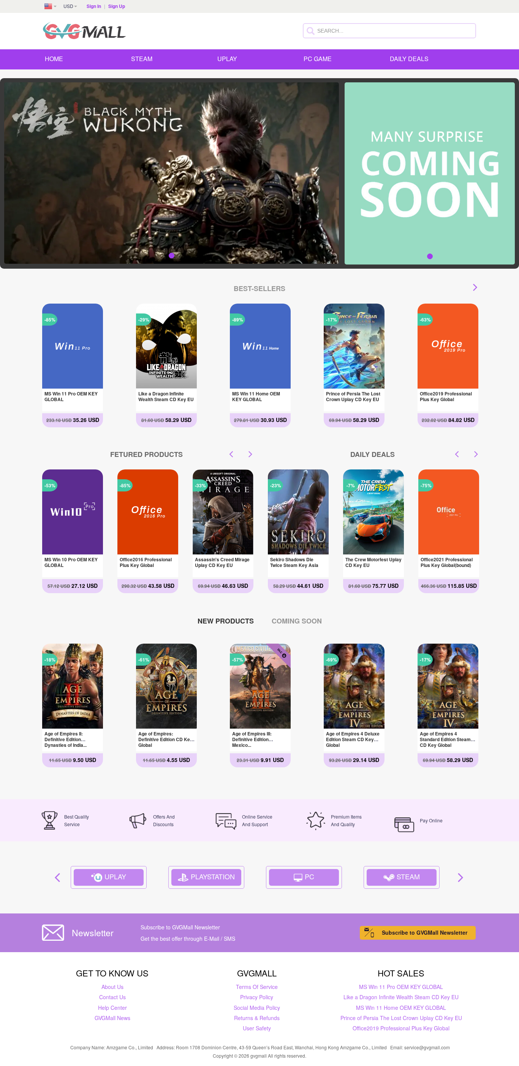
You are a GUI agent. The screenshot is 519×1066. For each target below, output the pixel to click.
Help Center (112, 1007)
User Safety (257, 1028)
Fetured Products (146, 454)
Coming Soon (297, 621)
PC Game (318, 58)
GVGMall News (112, 1018)
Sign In (94, 6)
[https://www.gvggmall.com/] (84, 29)
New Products (226, 621)
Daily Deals (409, 58)
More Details (72, 382)
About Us (112, 986)
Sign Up (116, 6)
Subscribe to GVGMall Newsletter (424, 932)
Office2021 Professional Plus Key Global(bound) (371, 562)
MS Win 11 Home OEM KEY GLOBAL (256, 396)
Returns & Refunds (257, 1018)
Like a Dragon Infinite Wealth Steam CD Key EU (166, 396)
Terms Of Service (257, 986)
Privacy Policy (256, 997)
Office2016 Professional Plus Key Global (70, 562)
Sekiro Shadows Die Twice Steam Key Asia (445, 562)
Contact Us (112, 997)
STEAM (141, 58)
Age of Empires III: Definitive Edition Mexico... (252, 739)
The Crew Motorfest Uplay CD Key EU (298, 562)
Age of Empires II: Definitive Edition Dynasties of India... (65, 739)
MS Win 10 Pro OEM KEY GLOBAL (221, 562)
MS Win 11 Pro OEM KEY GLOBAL (71, 396)
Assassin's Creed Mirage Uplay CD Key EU (147, 562)
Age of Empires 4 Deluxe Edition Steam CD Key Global (353, 739)
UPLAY (227, 58)
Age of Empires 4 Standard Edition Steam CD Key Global (445, 739)
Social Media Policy (257, 1007)
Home (54, 58)
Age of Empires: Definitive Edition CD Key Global (165, 739)
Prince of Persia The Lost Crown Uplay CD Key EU (353, 396)
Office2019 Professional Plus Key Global (446, 396)
